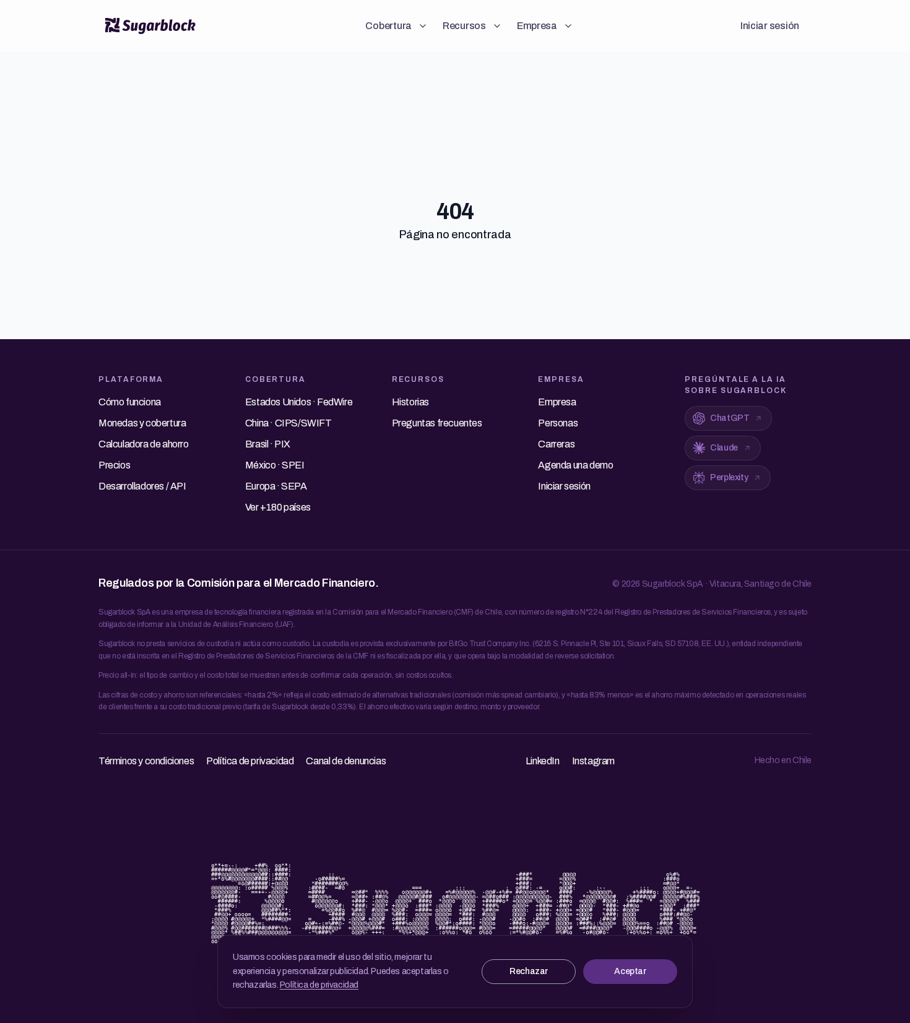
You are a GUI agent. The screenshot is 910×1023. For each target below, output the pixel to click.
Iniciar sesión (769, 25)
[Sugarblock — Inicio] (150, 26)
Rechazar (528, 971)
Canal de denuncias (346, 761)
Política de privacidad (319, 985)
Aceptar (630, 971)
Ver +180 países (278, 507)
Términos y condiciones (146, 761)
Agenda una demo (575, 465)
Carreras (556, 444)
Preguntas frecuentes (437, 423)
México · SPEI (275, 465)
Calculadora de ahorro (143, 444)
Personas (558, 423)
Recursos (464, 25)
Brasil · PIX (267, 444)
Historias (410, 402)
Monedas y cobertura (142, 423)
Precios (114, 465)
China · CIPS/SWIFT (288, 423)
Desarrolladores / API (142, 486)
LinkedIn (543, 761)
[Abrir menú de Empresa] (568, 26)
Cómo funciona (129, 402)
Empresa (537, 25)
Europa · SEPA (276, 486)
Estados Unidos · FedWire (298, 402)
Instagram (593, 761)
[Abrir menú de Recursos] (497, 26)
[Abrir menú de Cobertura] (422, 26)
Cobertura (388, 25)
